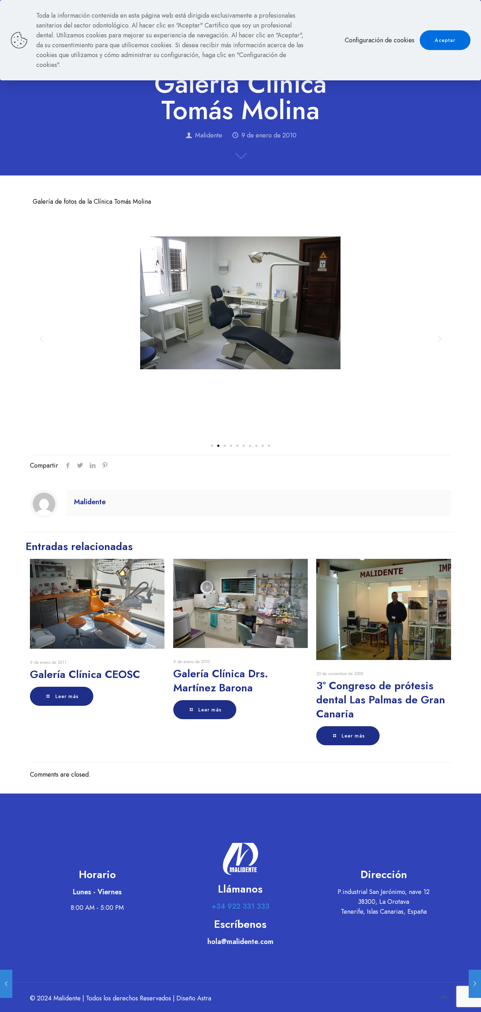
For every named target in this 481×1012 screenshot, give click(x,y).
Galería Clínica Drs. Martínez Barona (220, 680)
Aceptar (445, 40)
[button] (212, 446)
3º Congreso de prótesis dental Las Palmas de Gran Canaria (380, 699)
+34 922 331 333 (240, 906)
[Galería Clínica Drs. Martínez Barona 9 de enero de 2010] (6, 984)
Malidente (208, 135)
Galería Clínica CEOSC (85, 674)
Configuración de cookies (379, 40)
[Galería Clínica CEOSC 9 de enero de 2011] (475, 984)
